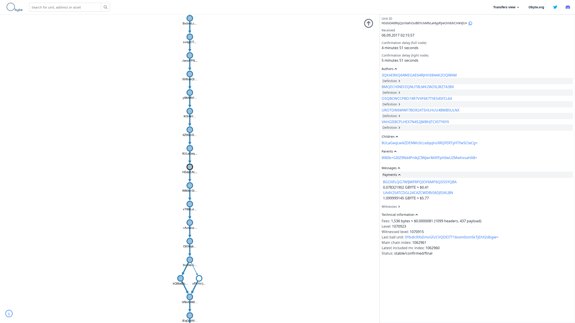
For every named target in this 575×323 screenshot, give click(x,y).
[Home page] (15, 7)
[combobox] (65, 7)
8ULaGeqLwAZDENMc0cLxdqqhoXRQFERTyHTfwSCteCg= (430, 142)
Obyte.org (536, 7)
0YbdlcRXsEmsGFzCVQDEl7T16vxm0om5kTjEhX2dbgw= (451, 237)
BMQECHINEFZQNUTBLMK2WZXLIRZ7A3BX (418, 86)
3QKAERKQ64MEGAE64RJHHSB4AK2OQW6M (419, 75)
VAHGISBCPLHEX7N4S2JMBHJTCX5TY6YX (415, 121)
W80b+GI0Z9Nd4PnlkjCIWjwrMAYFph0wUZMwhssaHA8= (429, 157)
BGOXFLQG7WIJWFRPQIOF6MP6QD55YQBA (420, 181)
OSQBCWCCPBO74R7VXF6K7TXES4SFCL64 (417, 98)
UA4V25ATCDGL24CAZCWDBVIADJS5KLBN (418, 192)
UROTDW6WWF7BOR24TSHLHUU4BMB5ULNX (420, 110)
